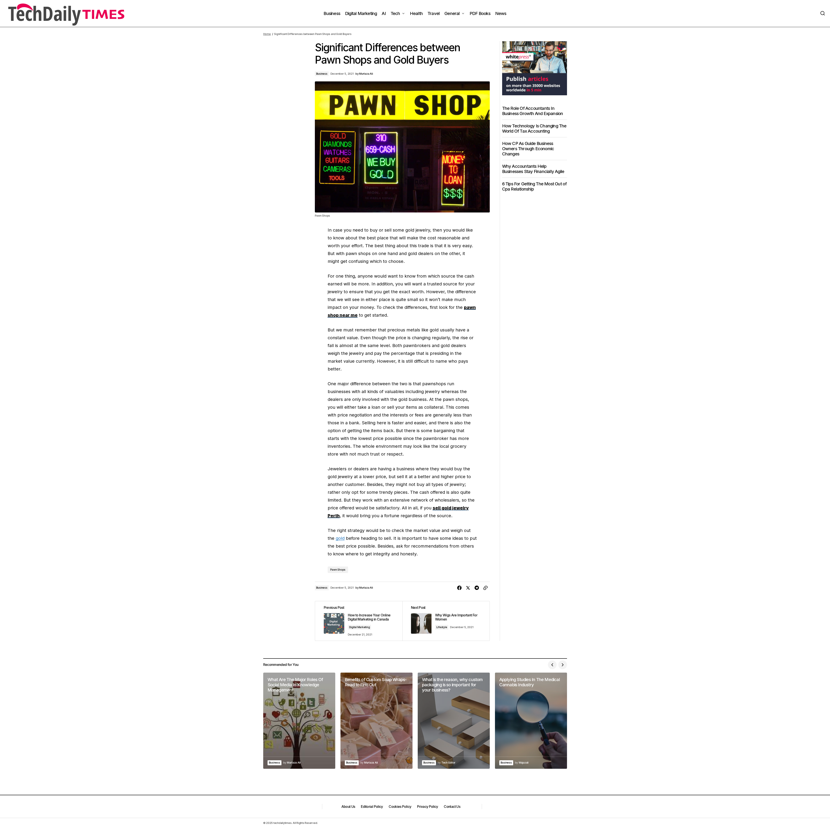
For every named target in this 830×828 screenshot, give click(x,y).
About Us (348, 806)
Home (267, 34)
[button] (822, 13)
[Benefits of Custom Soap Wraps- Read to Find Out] (376, 721)
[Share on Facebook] (459, 588)
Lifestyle (441, 627)
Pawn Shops (338, 569)
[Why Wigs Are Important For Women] (446, 621)
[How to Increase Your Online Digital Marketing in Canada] (358, 621)
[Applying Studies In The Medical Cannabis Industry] (531, 721)
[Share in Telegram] (476, 588)
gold (340, 538)
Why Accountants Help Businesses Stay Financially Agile (533, 169)
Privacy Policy (427, 806)
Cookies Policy (400, 806)
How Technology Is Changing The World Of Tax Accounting (534, 128)
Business (321, 73)
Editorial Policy (372, 806)
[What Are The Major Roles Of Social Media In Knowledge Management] (299, 721)
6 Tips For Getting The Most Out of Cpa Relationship (534, 186)
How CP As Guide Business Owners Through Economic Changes (528, 148)
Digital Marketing (359, 627)
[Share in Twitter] (468, 588)
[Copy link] (485, 588)
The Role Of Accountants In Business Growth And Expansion (532, 111)
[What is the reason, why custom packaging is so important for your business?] (454, 721)
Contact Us (452, 806)
